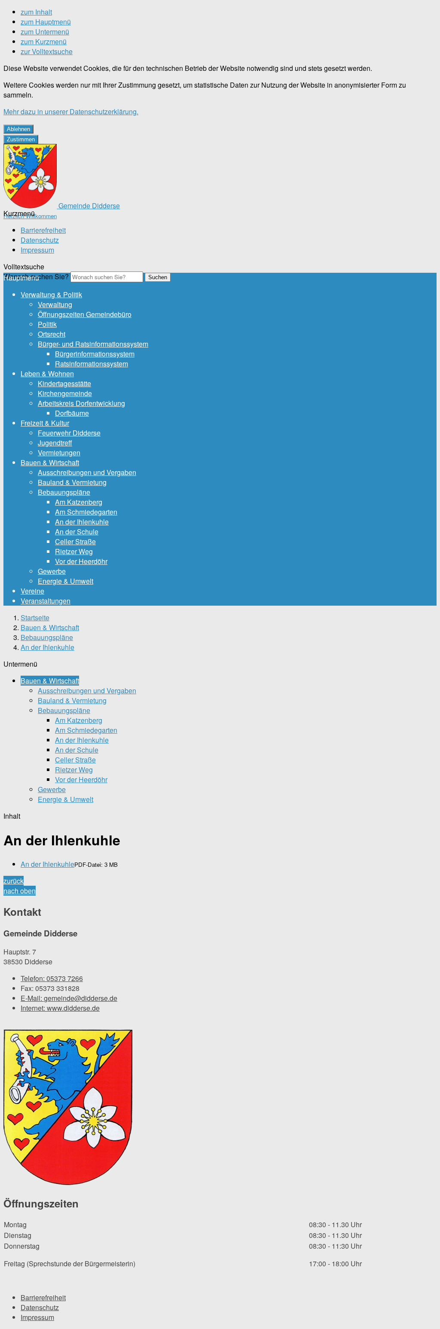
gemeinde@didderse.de (69, 998)
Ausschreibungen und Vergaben (87, 472)
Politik (47, 324)
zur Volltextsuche (47, 51)
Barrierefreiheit (43, 230)
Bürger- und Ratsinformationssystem (93, 344)
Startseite (35, 617)
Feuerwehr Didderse (69, 433)
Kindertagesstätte (64, 383)
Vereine (32, 591)
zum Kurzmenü (44, 41)
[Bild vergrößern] (67, 1108)
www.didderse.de (60, 1008)
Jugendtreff (55, 443)
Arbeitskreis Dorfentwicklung (81, 403)
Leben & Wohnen (47, 373)
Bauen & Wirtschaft (50, 462)
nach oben (19, 891)
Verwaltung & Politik (51, 294)
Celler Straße (75, 541)
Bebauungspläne (64, 492)
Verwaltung (55, 304)
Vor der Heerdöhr (81, 561)
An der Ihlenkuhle (82, 522)
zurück (13, 881)
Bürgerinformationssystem (94, 354)
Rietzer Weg (74, 551)
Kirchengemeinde (65, 393)
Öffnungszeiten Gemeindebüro (84, 314)
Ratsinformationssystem (91, 364)
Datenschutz (40, 240)
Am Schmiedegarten (86, 512)
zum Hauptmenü (46, 22)
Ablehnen (18, 129)
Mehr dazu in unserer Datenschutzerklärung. (70, 111)
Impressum (37, 250)
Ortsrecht (51, 334)
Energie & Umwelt (65, 581)
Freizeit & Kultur (45, 423)
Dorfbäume (72, 413)
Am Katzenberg (78, 502)
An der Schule (76, 531)
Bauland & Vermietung (72, 482)
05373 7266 (52, 978)
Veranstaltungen (45, 601)
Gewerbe (52, 571)
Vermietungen (59, 452)
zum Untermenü (45, 32)
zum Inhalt (36, 12)
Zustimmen (21, 139)
